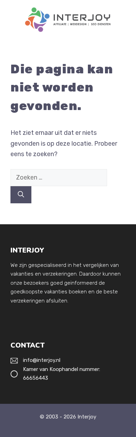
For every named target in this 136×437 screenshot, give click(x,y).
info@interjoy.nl (41, 360)
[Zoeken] (20, 194)
